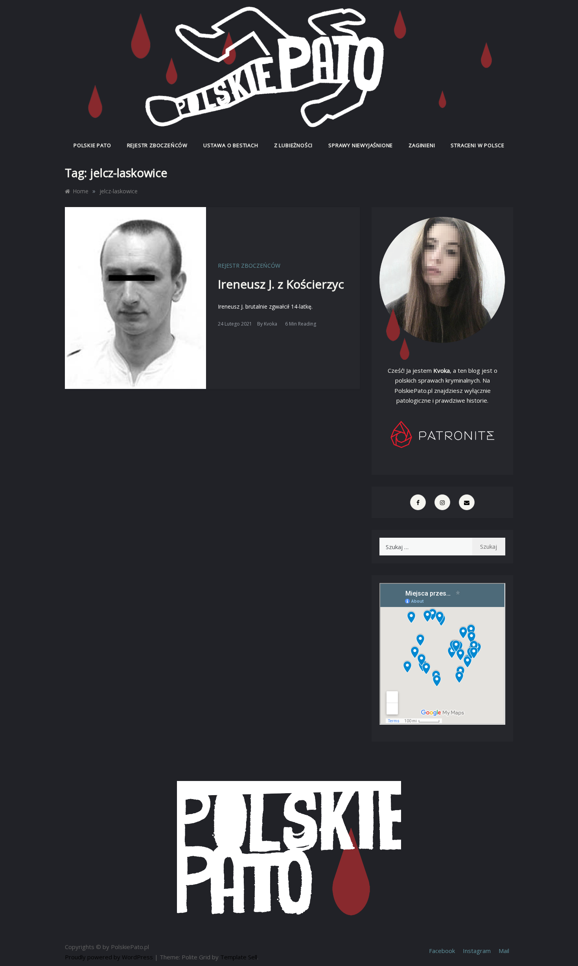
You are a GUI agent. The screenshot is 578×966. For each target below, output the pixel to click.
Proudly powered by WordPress (110, 957)
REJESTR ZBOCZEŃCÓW (157, 145)
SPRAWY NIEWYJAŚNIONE (360, 145)
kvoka (270, 323)
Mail (504, 951)
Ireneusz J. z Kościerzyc (281, 284)
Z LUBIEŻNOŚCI (293, 145)
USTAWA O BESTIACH (230, 145)
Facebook (442, 951)
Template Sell (238, 957)
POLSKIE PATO (92, 145)
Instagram (477, 951)
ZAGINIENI (422, 145)
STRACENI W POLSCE (477, 145)
